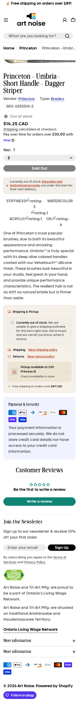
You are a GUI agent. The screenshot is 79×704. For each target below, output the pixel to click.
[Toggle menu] (5, 20)
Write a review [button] (39, 501)
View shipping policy (42, 350)
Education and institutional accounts (36, 183)
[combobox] (38, 36)
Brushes (57, 98)
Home (8, 48)
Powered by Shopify (54, 686)
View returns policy (41, 356)
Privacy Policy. (35, 562)
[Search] (67, 36)
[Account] (64, 20)
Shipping (10, 129)
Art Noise (25, 686)
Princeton (28, 48)
